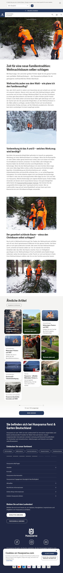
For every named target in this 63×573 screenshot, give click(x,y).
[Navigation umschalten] (61, 15)
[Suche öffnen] (52, 15)
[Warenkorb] (57, 15)
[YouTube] (46, 542)
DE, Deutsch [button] (9, 15)
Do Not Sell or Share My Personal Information (49, 558)
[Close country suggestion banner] (60, 3)
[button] (9, 456)
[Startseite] (2, 14)
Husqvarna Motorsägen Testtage (27, 183)
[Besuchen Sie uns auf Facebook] (17, 542)
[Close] (56, 550)
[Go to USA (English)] (32, 5)
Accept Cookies (49, 553)
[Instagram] (31, 542)
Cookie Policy (9, 560)
